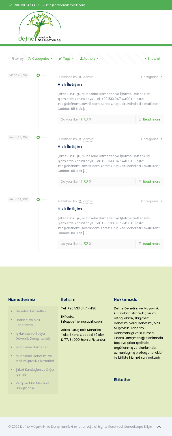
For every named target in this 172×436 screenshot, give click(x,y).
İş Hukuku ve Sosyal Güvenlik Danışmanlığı (33, 336)
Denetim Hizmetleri (31, 311)
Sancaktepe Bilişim (138, 426)
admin (88, 77)
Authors (89, 58)
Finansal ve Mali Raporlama (28, 322)
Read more (151, 119)
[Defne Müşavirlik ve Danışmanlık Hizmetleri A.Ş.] (40, 27)
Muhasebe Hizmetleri (32, 347)
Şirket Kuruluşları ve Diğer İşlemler (35, 372)
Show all (154, 58)
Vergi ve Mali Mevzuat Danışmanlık (32, 385)
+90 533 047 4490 (26, 5)
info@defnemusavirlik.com (65, 5)
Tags (67, 58)
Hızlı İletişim (70, 84)
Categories (40, 58)
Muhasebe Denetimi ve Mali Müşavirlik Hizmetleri (35, 358)
